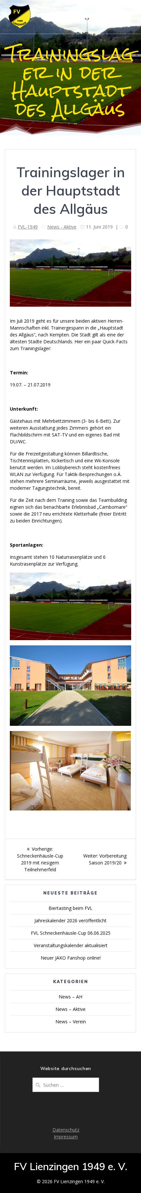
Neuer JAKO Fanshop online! (71, 958)
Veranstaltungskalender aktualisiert (71, 945)
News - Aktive (61, 227)
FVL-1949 (28, 227)
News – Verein (70, 1021)
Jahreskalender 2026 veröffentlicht (70, 920)
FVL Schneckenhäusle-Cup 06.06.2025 (71, 933)
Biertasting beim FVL (70, 908)
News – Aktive (70, 1009)
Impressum (66, 1136)
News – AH (70, 997)
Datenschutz (65, 1130)
